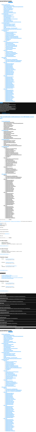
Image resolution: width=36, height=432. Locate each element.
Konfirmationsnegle (7, 19)
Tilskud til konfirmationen (11, 54)
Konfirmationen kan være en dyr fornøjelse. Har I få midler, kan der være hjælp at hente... (13, 313)
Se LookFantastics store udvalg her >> (11, 265)
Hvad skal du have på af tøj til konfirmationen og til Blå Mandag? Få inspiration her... (12, 298)
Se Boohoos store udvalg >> (10, 262)
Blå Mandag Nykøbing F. (10, 86)
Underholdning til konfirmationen (12, 42)
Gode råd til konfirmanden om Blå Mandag (14, 60)
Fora (3, 221)
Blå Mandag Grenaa (9, 70)
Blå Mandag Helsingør (10, 72)
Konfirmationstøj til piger (9, 14)
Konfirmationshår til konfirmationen (11, 18)
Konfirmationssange (9, 43)
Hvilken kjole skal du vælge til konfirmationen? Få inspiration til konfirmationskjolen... (13, 296)
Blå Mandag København (10, 81)
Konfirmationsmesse (3, 111)
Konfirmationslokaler (10, 33)
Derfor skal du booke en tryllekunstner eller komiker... (8, 106)
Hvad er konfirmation (6, 4)
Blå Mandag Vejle (9, 99)
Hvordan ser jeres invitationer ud (15, 221)
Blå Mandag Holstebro (10, 79)
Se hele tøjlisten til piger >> (4, 270)
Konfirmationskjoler (7, 15)
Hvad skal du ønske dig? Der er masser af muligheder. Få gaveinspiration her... (11, 301)
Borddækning (8, 39)
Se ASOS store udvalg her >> (10, 258)
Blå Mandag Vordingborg (10, 101)
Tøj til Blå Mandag (7, 17)
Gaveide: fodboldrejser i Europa (4, 103)
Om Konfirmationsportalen (6, 113)
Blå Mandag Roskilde (9, 93)
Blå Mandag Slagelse (9, 96)
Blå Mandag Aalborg (9, 64)
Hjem (1, 221)
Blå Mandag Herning (9, 73)
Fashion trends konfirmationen (4, 105)
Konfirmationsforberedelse (9, 5)
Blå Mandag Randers (9, 90)
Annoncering (4, 112)
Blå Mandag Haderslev (10, 71)
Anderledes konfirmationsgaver (10, 26)
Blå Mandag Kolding (9, 83)
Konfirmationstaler (9, 47)
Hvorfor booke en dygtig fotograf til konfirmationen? (8, 109)
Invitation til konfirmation (11, 34)
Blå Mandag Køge (9, 82)
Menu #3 (5, 75)
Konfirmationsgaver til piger (9, 24)
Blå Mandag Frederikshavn (11, 69)
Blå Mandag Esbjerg (9, 67)
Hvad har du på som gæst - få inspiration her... (7, 320)
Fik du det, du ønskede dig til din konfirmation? (13, 29)
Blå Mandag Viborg (9, 100)
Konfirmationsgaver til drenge (9, 23)
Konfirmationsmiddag (10, 35)
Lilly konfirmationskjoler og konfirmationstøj (12, 21)
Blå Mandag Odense (9, 88)
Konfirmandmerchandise (8, 20)
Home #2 (5, 41)
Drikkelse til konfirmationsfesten (12, 37)
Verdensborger (6, 10)
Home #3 (5, 50)
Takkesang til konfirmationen (11, 46)
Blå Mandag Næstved (10, 85)
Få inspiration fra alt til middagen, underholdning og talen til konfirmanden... (11, 310)
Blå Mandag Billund (9, 66)
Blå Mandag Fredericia (10, 68)
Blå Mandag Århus (9, 65)
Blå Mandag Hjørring (9, 76)
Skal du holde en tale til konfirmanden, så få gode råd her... (8, 323)
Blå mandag (4, 57)
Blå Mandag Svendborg (10, 97)
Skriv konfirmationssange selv (11, 45)
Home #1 (5, 31)
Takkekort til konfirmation (11, 52)
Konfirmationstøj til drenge (9, 16)
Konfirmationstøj (5, 13)
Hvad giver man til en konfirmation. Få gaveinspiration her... (9, 318)
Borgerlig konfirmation (8, 9)
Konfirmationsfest (5, 30)
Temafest (7, 40)
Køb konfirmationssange (10, 44)
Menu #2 (5, 62)
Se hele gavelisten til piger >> (4, 245)
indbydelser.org (7, 233)
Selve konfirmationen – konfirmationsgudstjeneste (13, 6)
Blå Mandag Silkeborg (10, 94)
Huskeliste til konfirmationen (11, 32)
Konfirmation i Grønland (8, 11)
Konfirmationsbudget (10, 55)
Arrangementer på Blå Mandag (11, 59)
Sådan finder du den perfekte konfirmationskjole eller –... (8, 107)
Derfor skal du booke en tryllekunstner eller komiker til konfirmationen (12, 277)
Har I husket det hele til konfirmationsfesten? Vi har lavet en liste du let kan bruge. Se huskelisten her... (15, 308)
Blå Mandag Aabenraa (10, 63)
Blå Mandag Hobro (9, 77)
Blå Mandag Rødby (9, 92)
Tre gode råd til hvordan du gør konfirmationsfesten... (8, 108)
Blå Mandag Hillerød (9, 74)
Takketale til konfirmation (11, 48)
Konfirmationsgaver (5, 22)
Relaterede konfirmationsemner (10, 12)
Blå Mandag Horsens (9, 80)
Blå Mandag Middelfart (10, 84)
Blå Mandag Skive (9, 95)
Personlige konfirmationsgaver (4, 110)
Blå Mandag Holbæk (9, 78)
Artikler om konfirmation (8, 8)
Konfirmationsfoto (9, 51)
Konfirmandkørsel (9, 49)
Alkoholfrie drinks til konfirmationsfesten (14, 38)
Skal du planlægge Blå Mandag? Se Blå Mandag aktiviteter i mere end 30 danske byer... (13, 303)
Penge (5, 27)
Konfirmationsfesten (7, 221)
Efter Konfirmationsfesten (11, 56)
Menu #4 (5, 89)
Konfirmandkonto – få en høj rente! (10, 28)
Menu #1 (5, 58)
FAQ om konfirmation (8, 7)
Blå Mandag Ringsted (10, 91)
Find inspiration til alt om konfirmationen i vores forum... (8, 325)
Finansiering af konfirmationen (11, 53)
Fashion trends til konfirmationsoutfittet (7, 278)
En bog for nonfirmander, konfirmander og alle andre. (8, 104)
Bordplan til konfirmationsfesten (12, 36)
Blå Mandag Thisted (9, 98)
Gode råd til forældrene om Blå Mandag (13, 61)
